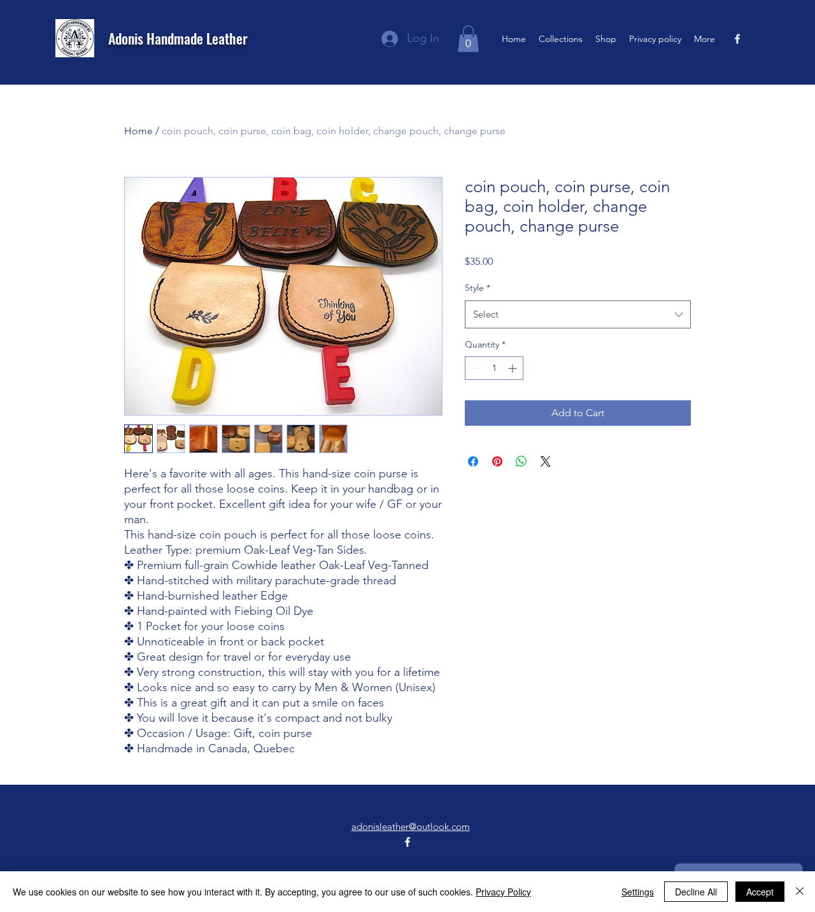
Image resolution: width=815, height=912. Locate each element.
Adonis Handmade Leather (178, 38)
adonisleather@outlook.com (410, 826)
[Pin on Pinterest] (497, 461)
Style (477, 287)
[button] (468, 38)
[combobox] (578, 314)
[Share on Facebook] (473, 461)
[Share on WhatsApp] (521, 461)
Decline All (696, 891)
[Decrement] (475, 368)
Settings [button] (637, 891)
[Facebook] (737, 38)
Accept (760, 891)
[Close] (799, 891)
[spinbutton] (494, 368)
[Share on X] (545, 461)
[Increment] (513, 368)
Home (138, 131)
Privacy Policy (503, 891)
